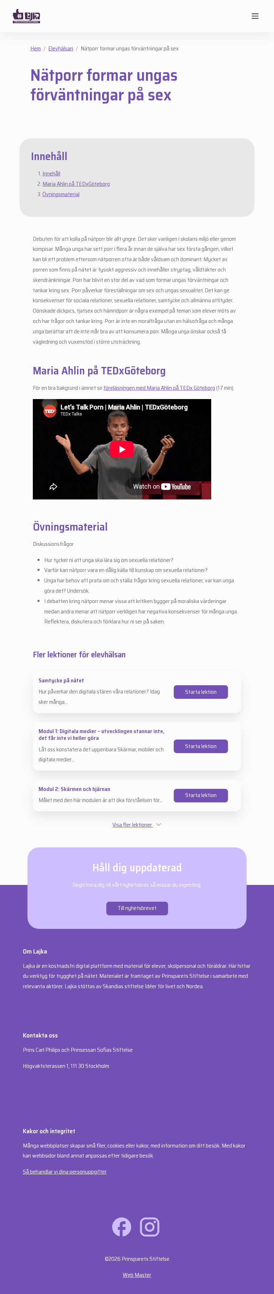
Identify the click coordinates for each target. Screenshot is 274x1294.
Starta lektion (201, 691)
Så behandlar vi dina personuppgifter (65, 1171)
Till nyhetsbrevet (137, 908)
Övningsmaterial (61, 194)
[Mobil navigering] (255, 16)
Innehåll (51, 173)
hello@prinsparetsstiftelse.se (56, 1081)
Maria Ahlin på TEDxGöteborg (76, 183)
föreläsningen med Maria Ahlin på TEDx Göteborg (159, 387)
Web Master (137, 1274)
